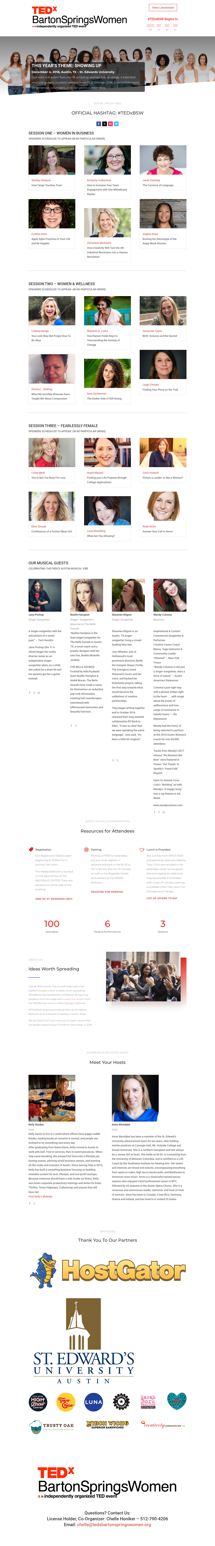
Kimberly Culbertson (99, 180)
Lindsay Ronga (40, 330)
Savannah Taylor (152, 330)
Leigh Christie (151, 384)
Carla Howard (151, 472)
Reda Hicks (149, 526)
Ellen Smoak (38, 526)
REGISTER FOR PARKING (107, 891)
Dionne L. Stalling (41, 389)
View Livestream (163, 7)
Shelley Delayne (40, 180)
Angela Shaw (150, 234)
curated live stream (73, 999)
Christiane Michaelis (99, 242)
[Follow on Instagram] (110, 123)
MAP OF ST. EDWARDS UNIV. (54, 898)
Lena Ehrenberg (96, 531)
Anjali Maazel (95, 472)
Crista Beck (38, 472)
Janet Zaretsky (151, 180)
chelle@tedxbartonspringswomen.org (114, 1524)
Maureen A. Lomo (97, 330)
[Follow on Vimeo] (116, 123)
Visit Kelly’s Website (40, 1196)
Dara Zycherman (96, 393)
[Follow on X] (104, 123)
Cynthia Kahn (39, 234)
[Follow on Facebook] (98, 123)
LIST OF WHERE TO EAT (162, 898)
